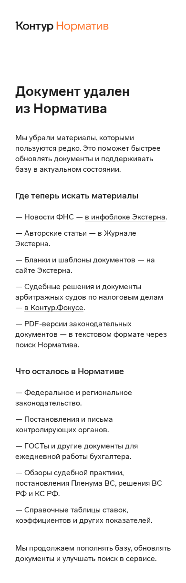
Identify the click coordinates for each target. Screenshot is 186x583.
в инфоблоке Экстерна (125, 216)
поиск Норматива (46, 344)
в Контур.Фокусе (53, 307)
